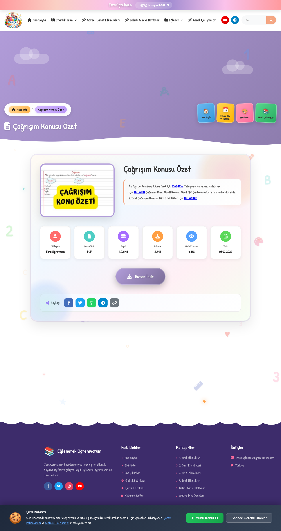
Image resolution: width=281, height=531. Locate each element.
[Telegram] (235, 20)
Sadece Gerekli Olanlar (249, 518)
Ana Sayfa (39, 20)
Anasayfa (21, 109)
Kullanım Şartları (134, 495)
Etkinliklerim (64, 20)
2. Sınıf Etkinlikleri (190, 465)
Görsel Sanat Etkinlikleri (103, 20)
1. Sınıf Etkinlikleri (189, 458)
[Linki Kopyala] (114, 302)
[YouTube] (225, 20)
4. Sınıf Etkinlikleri (189, 480)
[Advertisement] (140, 70)
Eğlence (174, 20)
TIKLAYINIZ (190, 198)
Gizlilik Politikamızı (57, 522)
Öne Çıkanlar (132, 473)
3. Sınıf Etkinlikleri (190, 473)
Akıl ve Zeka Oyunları (191, 495)
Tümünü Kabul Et (204, 518)
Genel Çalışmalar (204, 20)
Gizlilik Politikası (135, 480)
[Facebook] (68, 302)
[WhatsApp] (91, 302)
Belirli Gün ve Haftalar (145, 20)
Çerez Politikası (134, 488)
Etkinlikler (130, 465)
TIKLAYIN (177, 186)
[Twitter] (80, 302)
